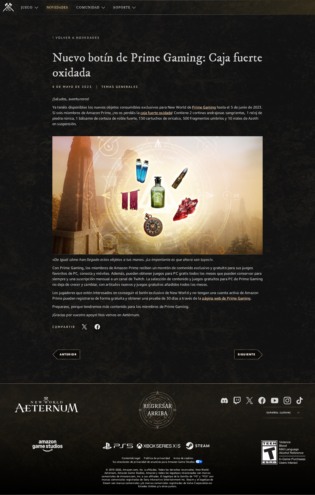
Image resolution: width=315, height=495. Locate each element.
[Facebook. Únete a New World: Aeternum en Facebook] (262, 400)
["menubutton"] (29, 7)
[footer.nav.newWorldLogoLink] (46, 405)
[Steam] (198, 446)
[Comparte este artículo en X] (84, 326)
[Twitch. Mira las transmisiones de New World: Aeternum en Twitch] (237, 400)
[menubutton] (283, 412)
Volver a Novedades (78, 37)
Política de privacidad (157, 458)
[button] (157, 195)
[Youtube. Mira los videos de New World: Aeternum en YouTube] (274, 400)
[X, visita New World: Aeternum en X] (249, 400)
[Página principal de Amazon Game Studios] (47, 446)
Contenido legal (131, 458)
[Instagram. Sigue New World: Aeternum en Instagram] (287, 400)
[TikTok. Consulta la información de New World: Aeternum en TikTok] (299, 400)
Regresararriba (157, 410)
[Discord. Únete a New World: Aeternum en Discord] (224, 401)
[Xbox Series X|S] (158, 446)
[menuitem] (29, 7)
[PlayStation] (118, 446)
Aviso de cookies (183, 458)
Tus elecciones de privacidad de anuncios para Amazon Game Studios (154, 461)
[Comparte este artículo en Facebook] (97, 326)
